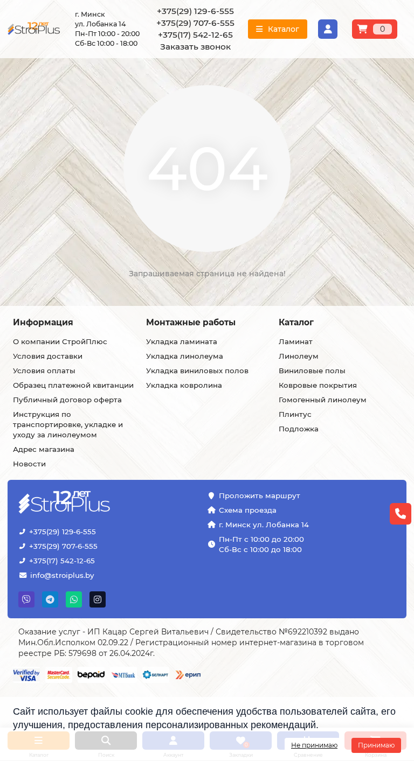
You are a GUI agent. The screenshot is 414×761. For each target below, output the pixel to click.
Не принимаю (314, 745)
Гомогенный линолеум (323, 399)
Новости (29, 463)
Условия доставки (47, 356)
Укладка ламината (181, 341)
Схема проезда (248, 510)
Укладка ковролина (184, 385)
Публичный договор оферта (67, 399)
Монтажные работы (191, 322)
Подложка (299, 428)
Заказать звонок (195, 46)
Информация (43, 322)
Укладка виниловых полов (197, 370)
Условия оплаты (44, 370)
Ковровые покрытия (318, 385)
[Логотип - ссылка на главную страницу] (70, 503)
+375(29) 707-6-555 (63, 546)
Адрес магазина (43, 449)
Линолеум (299, 356)
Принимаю (376, 745)
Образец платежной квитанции (73, 385)
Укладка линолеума (184, 356)
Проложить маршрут (259, 495)
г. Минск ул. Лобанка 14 (264, 524)
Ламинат (296, 341)
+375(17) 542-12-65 (62, 560)
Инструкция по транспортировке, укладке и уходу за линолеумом (68, 424)
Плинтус (295, 414)
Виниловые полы (312, 370)
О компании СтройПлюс (60, 341)
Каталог (296, 322)
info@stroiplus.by (62, 575)
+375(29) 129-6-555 (62, 531)
